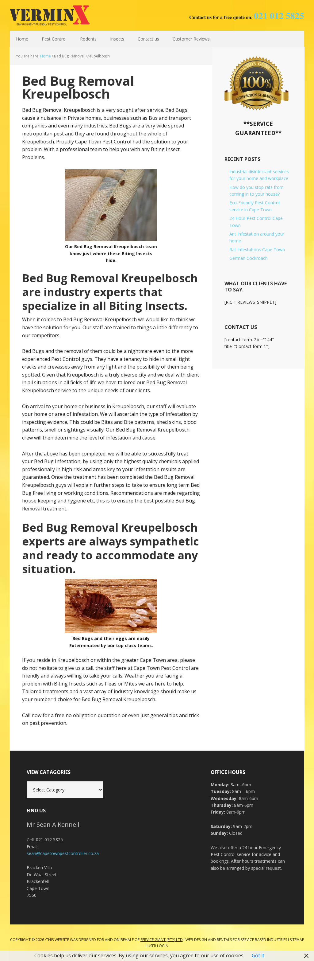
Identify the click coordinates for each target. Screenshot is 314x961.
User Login (157, 945)
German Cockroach (248, 258)
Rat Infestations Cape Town (257, 249)
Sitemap (297, 939)
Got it (258, 955)
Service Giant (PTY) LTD (161, 939)
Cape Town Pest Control (50, 15)
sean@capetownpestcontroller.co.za (63, 853)
